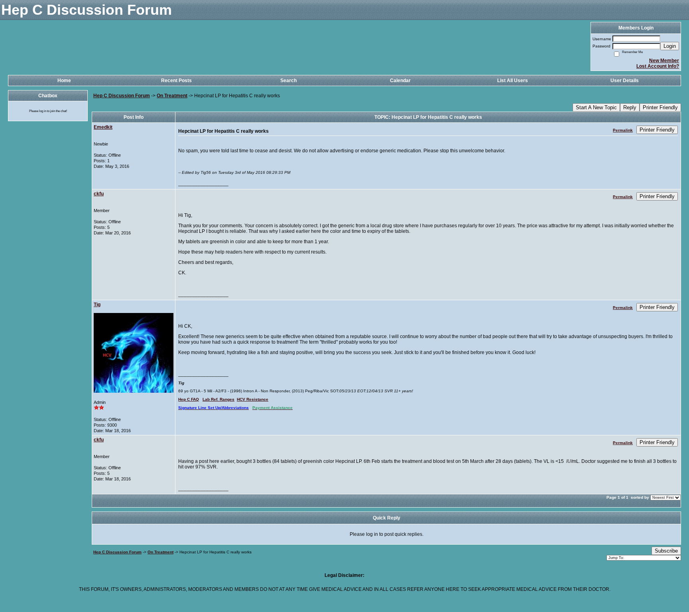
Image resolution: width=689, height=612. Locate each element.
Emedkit (103, 127)
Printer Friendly (660, 107)
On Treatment (172, 95)
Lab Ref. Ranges (218, 399)
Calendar (400, 80)
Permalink (623, 130)
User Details (624, 80)
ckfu (99, 194)
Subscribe (666, 551)
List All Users (512, 80)
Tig (97, 304)
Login (669, 46)
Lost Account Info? (657, 66)
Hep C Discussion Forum (121, 95)
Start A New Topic (596, 107)
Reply (629, 107)
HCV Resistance (252, 399)
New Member (664, 60)
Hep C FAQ (188, 399)
